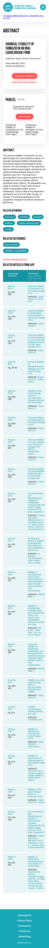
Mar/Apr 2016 (11, 607)
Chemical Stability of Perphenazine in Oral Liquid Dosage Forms (36, 421)
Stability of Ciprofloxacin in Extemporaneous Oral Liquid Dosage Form (36, 760)
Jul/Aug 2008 (11, 336)
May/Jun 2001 (12, 790)
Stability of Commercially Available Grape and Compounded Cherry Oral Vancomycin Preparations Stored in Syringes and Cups (36, 615)
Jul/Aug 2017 (11, 539)
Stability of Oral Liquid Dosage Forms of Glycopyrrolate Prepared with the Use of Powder (36, 397)
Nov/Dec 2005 (12, 418)
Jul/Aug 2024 (11, 812)
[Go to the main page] (19, 7)
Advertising (24, 936)
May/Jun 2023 (12, 858)
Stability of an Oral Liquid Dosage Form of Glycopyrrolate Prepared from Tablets (36, 686)
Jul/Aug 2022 (11, 494)
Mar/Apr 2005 (11, 287)
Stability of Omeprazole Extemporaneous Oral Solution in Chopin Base (35, 861)
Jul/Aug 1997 (11, 730)
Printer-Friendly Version (15, 259)
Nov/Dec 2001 (12, 681)
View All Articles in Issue (24, 82)
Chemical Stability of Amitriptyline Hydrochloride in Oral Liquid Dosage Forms (36, 315)
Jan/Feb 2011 (11, 363)
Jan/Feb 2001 (11, 708)
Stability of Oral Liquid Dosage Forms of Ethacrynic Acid (35, 793)
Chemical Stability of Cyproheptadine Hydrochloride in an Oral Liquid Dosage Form (36, 473)
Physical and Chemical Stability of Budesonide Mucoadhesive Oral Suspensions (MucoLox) (36, 544)
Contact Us (24, 931)
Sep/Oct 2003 (11, 392)
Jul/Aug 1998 (11, 756)
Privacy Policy (24, 920)
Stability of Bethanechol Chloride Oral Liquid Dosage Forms (34, 734)
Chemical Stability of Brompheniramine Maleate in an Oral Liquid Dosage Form (36, 368)
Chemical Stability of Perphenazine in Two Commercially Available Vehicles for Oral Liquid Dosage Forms (36, 341)
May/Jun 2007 (12, 440)
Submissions (24, 915)
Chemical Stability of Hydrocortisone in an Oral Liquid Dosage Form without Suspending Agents (36, 446)
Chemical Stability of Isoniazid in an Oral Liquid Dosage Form (36, 289)
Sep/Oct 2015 (11, 573)
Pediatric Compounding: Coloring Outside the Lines (35, 710)
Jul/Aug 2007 (11, 470)
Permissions (24, 926)
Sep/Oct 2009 (11, 311)
